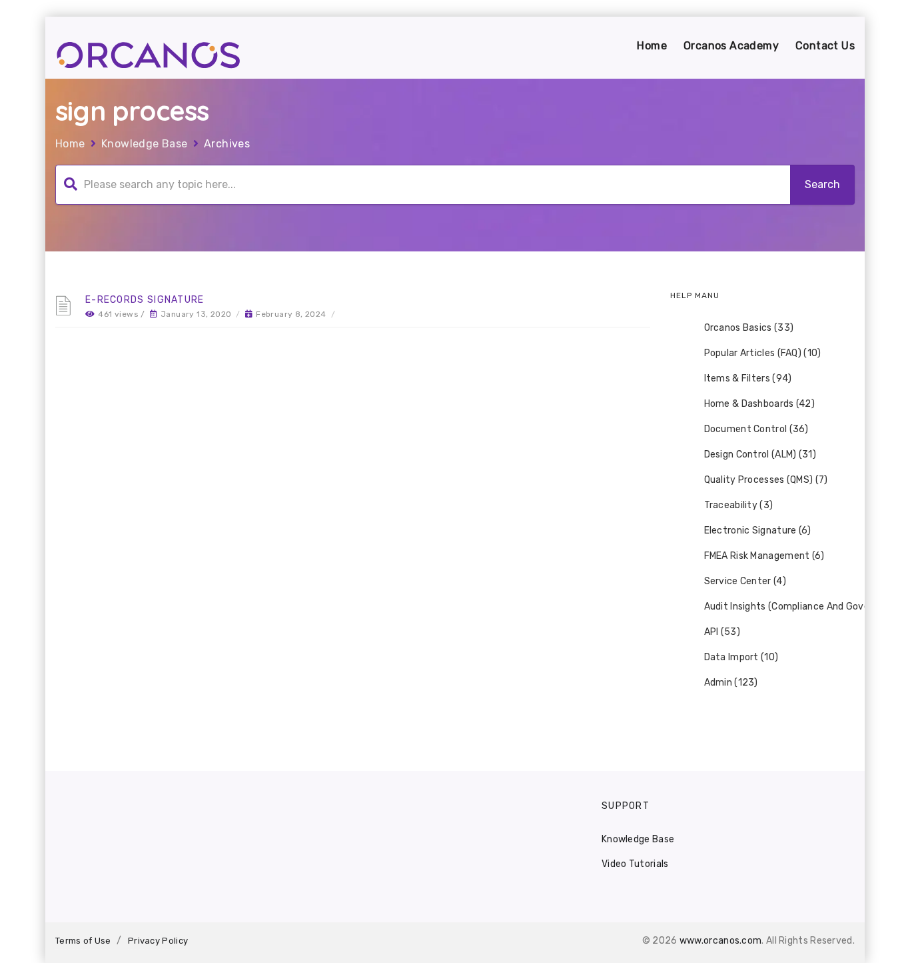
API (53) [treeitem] (722, 632)
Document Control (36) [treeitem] (756, 429)
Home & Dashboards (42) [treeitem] (759, 403)
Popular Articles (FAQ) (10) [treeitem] (762, 353)
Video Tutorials (635, 864)
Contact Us (825, 45)
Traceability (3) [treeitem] (738, 505)
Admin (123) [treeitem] (731, 682)
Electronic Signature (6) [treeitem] (757, 530)
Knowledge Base (144, 143)
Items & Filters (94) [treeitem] (748, 378)
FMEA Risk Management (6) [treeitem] (764, 556)
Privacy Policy (158, 941)
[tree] (762, 505)
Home (652, 45)
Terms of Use (83, 941)
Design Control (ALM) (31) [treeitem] (760, 454)
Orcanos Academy (731, 45)
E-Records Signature (145, 299)
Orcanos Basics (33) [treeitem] (749, 327)
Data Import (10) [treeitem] (741, 657)
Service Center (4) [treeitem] (745, 581)
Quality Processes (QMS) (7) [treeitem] (766, 480)
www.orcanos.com (721, 940)
